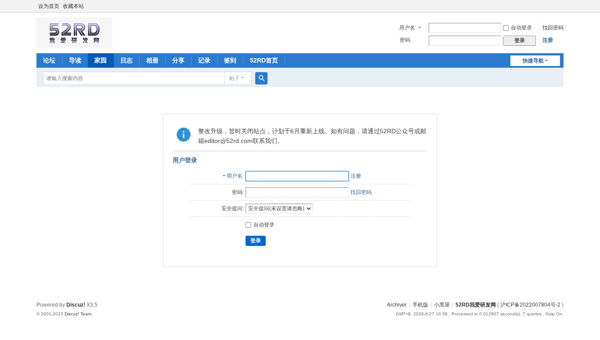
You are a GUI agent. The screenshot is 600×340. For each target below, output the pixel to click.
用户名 (407, 28)
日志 (126, 60)
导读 (75, 60)
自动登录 (521, 28)
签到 (230, 60)
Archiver (397, 305)
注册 (547, 40)
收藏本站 (73, 6)
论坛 (49, 60)
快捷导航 (533, 61)
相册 (152, 60)
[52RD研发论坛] (74, 44)
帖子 (234, 78)
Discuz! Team (78, 313)
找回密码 (553, 28)
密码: (238, 192)
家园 (100, 60)
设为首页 (48, 6)
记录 (204, 60)
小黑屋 (442, 305)
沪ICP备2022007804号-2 (530, 305)
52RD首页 (264, 60)
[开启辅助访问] (561, 6)
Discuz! (75, 305)
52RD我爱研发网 (475, 305)
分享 (178, 60)
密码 (405, 40)
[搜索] (261, 78)
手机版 (420, 305)
